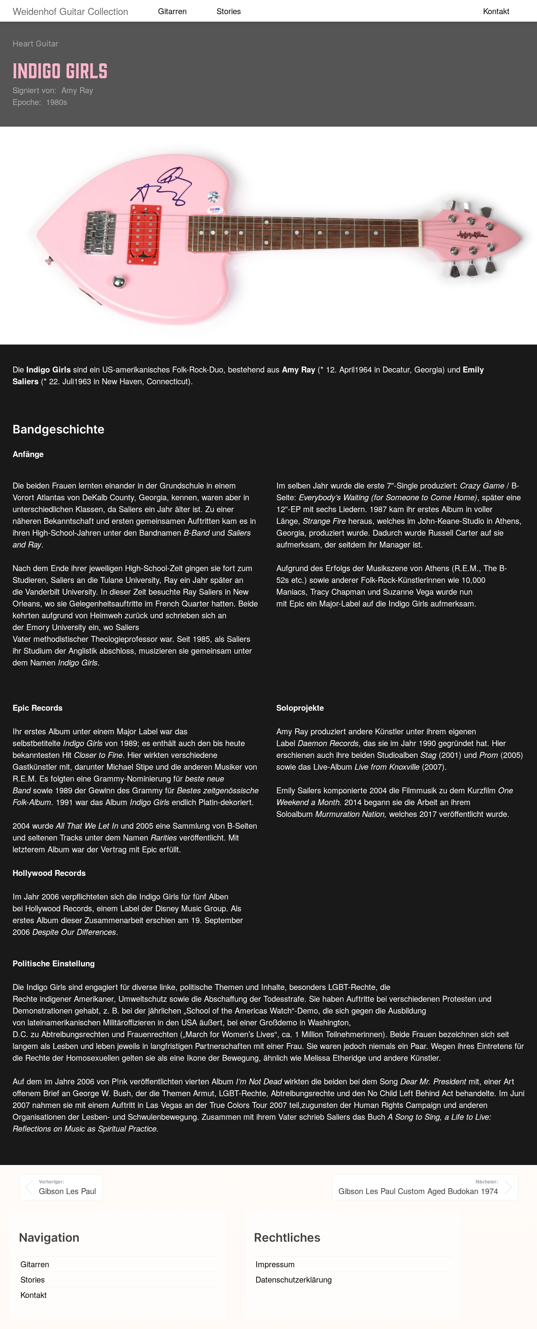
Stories (229, 11)
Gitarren (172, 11)
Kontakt (496, 11)
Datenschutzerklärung (294, 1279)
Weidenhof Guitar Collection (70, 11)
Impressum (275, 1264)
